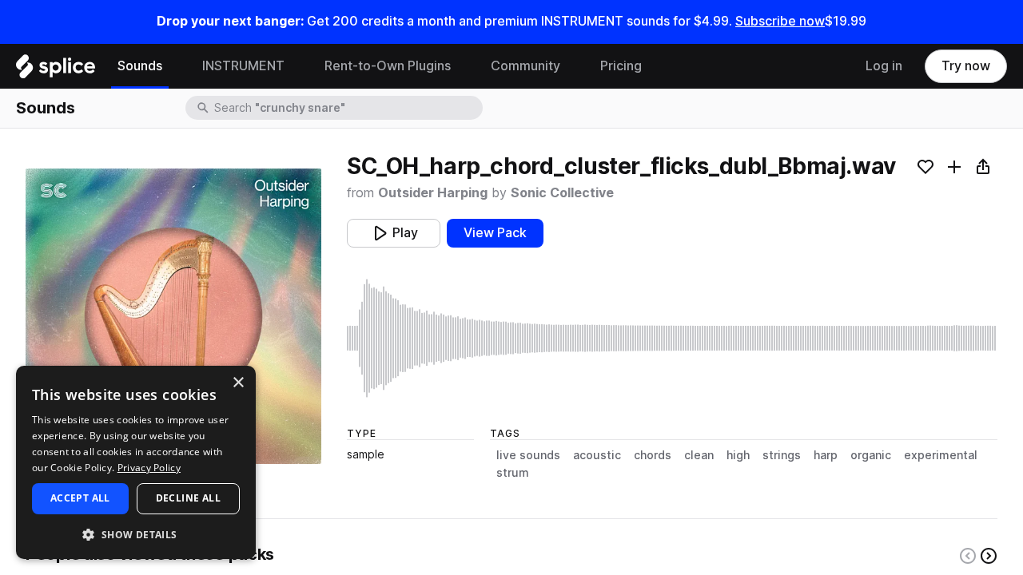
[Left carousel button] (967, 555)
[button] (136, 534)
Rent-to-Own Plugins (387, 65)
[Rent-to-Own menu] (462, 66)
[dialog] (136, 462)
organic (870, 455)
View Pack (495, 232)
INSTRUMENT (243, 65)
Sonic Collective (562, 192)
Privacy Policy (149, 467)
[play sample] (672, 338)
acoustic (597, 455)
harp (826, 455)
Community (525, 65)
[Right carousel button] (988, 555)
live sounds (528, 455)
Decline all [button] (188, 498)
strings (781, 455)
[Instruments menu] (296, 66)
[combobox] (347, 107)
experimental (940, 455)
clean (699, 455)
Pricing (621, 65)
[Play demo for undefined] (173, 316)
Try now (965, 65)
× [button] (238, 383)
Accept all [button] (80, 498)
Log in (884, 65)
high (738, 455)
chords (652, 455)
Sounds (139, 65)
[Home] (55, 70)
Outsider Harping (433, 192)
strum (512, 472)
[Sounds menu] (174, 66)
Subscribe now (780, 21)
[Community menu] (572, 66)
